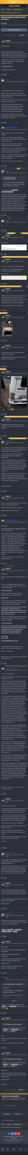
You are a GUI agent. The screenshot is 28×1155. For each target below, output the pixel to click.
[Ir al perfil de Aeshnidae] (2, 171)
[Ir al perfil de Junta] (2, 978)
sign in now (8, 1099)
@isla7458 (14, 190)
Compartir (7, 1114)
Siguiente (21, 35)
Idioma (16, 1136)
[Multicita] (2, 75)
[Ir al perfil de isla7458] (2, 80)
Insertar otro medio (7, 66)
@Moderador (13, 1006)
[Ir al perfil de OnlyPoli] (2, 41)
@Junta (4, 1006)
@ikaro (3, 929)
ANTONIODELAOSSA (8, 179)
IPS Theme (6, 1136)
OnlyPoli (5, 23)
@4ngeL (15, 931)
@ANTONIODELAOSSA (7, 191)
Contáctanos (14, 1138)
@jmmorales (18, 929)
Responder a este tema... (10, 1105)
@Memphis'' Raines (6, 931)
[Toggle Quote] (3, 177)
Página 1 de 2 (13, 35)
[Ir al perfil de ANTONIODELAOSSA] (2, 128)
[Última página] (26, 35)
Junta (18, 1024)
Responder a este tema (14, 29)
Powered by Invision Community (14, 1140)
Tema (21, 1136)
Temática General (22, 24)
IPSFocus (12, 1136)
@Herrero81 (10, 929)
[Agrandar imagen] (14, 247)
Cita (5, 74)
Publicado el (15, 42)
